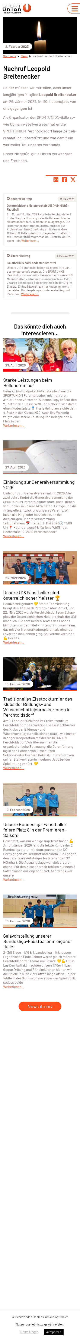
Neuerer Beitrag (21, 199)
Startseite (9, 56)
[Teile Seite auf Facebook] (64, 179)
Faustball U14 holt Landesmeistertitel (31, 263)
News (24, 56)
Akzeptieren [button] (53, 1332)
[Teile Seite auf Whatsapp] (56, 179)
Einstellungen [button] (29, 1332)
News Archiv (40, 1006)
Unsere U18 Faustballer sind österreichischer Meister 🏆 (31, 595)
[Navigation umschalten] (74, 9)
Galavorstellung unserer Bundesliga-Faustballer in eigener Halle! (37, 941)
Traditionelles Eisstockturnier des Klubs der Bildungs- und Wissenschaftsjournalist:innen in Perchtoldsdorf (37, 707)
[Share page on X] (73, 179)
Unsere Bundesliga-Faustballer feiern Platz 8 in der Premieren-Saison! (34, 829)
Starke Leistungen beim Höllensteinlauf (27, 382)
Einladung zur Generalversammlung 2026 (39, 484)
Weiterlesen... (30, 294)
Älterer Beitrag (20, 256)
